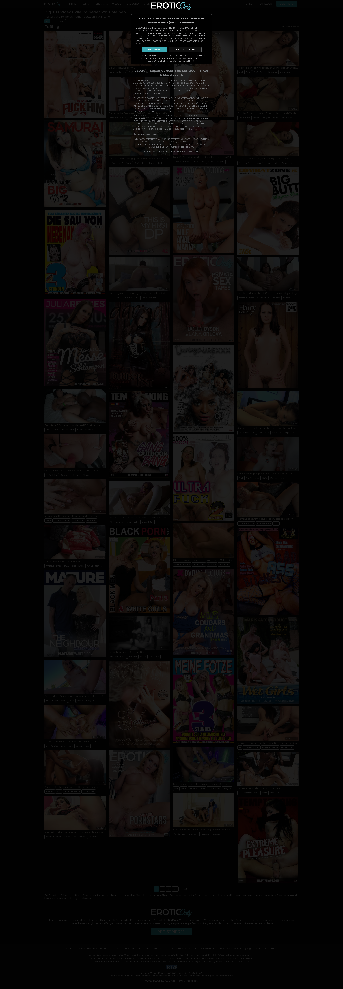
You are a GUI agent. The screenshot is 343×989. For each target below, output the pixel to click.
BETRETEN (154, 49)
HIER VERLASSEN (185, 49)
